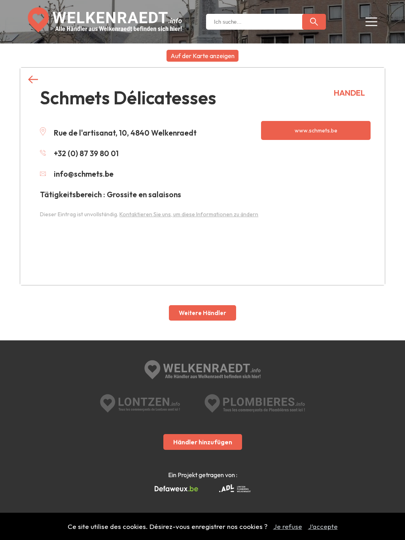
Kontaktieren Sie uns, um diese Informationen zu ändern (188, 214)
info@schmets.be (84, 174)
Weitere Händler (202, 313)
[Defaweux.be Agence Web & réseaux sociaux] (176, 489)
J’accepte (323, 526)
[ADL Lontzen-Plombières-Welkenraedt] (235, 489)
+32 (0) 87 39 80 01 (86, 153)
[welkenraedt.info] (202, 370)
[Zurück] (33, 80)
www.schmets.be (316, 130)
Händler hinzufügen (202, 442)
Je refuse (287, 526)
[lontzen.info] (140, 403)
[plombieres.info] (254, 403)
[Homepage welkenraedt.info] (105, 20)
